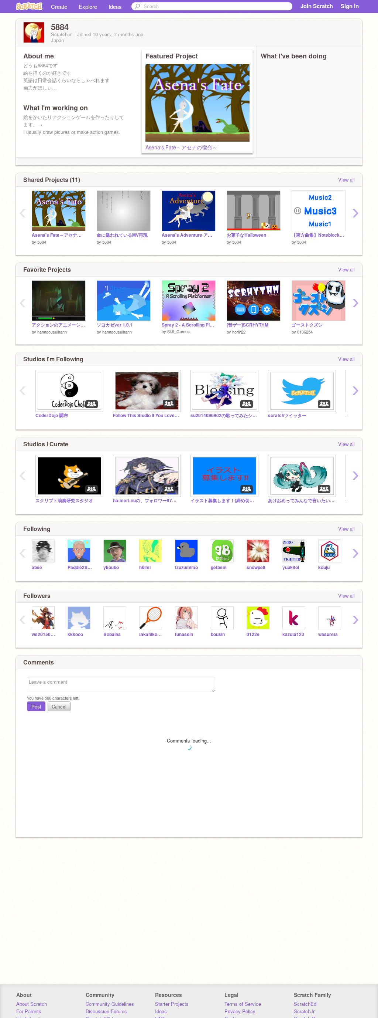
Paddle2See (80, 567)
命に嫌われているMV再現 (122, 235)
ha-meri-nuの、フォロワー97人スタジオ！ (146, 500)
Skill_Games (178, 331)
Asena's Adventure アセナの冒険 (189, 235)
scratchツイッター (287, 415)
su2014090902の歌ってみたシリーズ (223, 415)
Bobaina (112, 634)
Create (59, 6)
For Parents (28, 1011)
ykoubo (111, 567)
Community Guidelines (110, 1003)
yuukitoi (290, 567)
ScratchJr (304, 1011)
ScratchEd (305, 1003)
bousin (218, 634)
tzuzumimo (186, 567)
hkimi (145, 567)
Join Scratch (316, 6)
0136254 (305, 332)
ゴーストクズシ (307, 325)
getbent (219, 567)
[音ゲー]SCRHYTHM (247, 325)
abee (37, 567)
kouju (324, 567)
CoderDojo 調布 (51, 415)
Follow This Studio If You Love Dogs (146, 415)
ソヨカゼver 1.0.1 (115, 325)
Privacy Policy (239, 1011)
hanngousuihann (52, 332)
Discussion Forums (106, 1011)
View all (346, 179)
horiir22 (238, 332)
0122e (253, 634)
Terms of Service (242, 1003)
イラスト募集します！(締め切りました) (223, 500)
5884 (41, 242)
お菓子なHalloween (246, 235)
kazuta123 (293, 634)
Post (36, 706)
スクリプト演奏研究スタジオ (64, 500)
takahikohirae (151, 634)
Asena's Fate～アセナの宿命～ (181, 147)
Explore (88, 6)
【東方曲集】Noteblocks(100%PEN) (319, 235)
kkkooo (75, 634)
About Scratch (31, 1003)
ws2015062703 (44, 634)
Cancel (59, 706)
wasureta (328, 634)
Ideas (115, 6)
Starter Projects (172, 1003)
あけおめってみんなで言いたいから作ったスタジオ (301, 500)
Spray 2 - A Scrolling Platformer (189, 325)
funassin (184, 634)
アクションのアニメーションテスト (59, 325)
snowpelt (256, 567)
